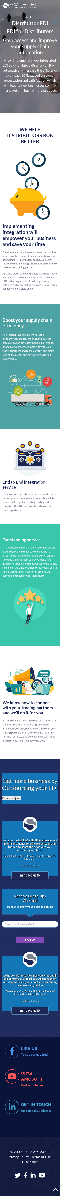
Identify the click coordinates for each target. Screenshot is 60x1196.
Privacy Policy (18, 1157)
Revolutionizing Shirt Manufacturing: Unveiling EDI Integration (30, 857)
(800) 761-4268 (24, 19)
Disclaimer (30, 1162)
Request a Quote (11, 798)
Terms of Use (41, 1157)
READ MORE (28, 875)
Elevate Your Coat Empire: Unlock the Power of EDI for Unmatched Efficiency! (30, 992)
